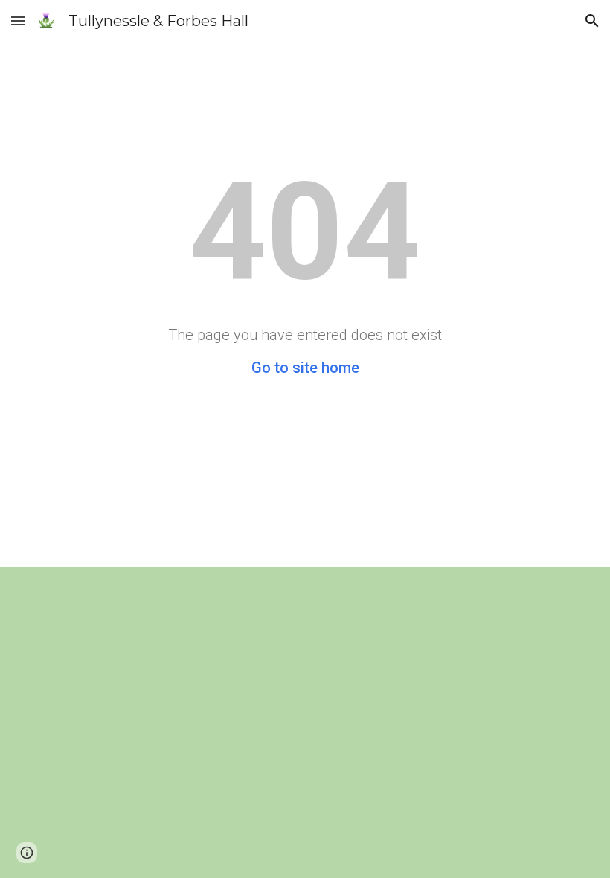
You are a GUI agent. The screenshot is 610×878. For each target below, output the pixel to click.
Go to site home (305, 367)
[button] (18, 20)
